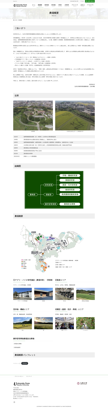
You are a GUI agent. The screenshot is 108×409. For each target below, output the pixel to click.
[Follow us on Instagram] (14, 402)
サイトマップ (29, 376)
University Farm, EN (74, 1)
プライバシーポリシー (19, 376)
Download (25, 363)
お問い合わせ (91, 1)
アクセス (82, 1)
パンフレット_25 (16, 363)
